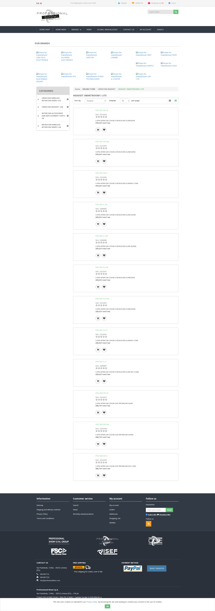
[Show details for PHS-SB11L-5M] (84, 244)
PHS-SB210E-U (101, 456)
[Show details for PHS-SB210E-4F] (84, 401)
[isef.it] (107, 551)
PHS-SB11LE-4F (101, 267)
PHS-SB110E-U (101, 173)
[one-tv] (156, 540)
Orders (112, 509)
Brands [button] (75, 29)
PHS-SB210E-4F (101, 393)
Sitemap (40, 505)
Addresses (113, 514)
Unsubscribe (164, 515)
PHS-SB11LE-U (101, 330)
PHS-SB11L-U (101, 362)
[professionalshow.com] (107, 540)
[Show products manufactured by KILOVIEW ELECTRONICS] (70, 56)
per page (136, 100)
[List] (175, 101)
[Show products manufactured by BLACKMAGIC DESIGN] (45, 77)
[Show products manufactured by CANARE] (120, 55)
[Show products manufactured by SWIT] (144, 54)
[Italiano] (38, 3)
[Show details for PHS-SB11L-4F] (84, 212)
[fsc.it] (59, 551)
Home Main (61, 29)
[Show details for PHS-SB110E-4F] (84, 118)
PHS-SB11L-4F (101, 204)
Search (160, 29)
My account (145, 29)
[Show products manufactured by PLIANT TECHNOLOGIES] (95, 76)
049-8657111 (43, 574)
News (89, 29)
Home (77, 89)
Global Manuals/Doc (107, 29)
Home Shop (44, 29)
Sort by (77, 100)
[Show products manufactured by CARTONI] (95, 55)
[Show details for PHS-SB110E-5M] (84, 150)
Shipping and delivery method (48, 509)
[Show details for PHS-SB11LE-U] (84, 338)
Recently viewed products (83, 514)
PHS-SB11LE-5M (102, 299)
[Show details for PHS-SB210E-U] (84, 464)
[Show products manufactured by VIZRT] (169, 54)
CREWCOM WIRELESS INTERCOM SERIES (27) (51, 99)
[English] (41, 3)
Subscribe (152, 515)
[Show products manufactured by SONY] (169, 64)
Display (112, 100)
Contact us (128, 29)
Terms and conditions (45, 518)
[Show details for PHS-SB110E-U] (84, 181)
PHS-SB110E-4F (101, 110)
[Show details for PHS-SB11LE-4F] (84, 275)
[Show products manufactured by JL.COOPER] (120, 76)
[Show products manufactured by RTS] (70, 75)
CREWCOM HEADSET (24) (52, 107)
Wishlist (112, 523)
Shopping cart (114, 518)
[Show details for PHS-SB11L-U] (84, 370)
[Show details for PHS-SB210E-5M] (84, 432)
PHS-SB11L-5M (101, 236)
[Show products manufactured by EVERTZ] (144, 64)
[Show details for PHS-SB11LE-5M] (84, 307)
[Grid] (170, 101)
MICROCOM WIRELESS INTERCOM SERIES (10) (51, 125)
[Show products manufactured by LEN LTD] (144, 76)
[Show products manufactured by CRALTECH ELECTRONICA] (45, 56)
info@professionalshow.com (49, 580)
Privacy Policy (42, 514)
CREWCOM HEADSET (106, 89)
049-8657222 (43, 577)
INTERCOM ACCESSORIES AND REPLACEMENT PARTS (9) (53, 115)
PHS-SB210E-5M (102, 424)
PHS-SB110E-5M (102, 142)
